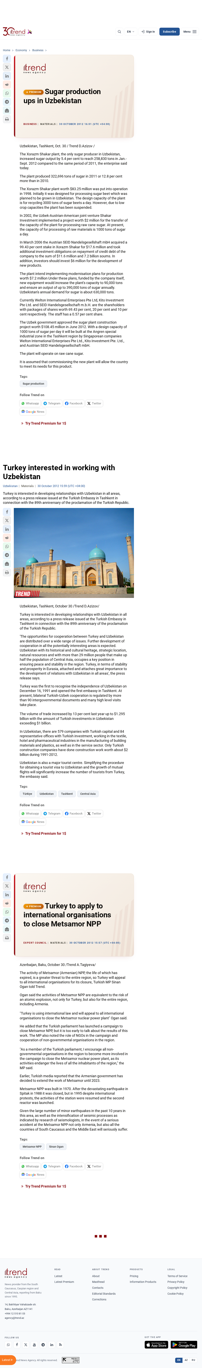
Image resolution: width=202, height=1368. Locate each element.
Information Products (143, 1281)
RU (193, 1360)
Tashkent (67, 793)
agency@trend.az (14, 1317)
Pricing (134, 1276)
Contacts (97, 1287)
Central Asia (88, 793)
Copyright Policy (177, 1287)
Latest (58, 1276)
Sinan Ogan (56, 1146)
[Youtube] (34, 1344)
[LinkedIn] (51, 1344)
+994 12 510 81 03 (15, 1313)
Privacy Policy (175, 1281)
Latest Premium (64, 1281)
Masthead (98, 1281)
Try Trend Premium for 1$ (45, 423)
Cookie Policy (175, 1293)
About (96, 1276)
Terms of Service (177, 1276)
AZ (186, 1360)
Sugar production (33, 383)
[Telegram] (43, 1344)
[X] (25, 1344)
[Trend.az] (17, 31)
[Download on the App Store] (156, 1345)
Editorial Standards (104, 1293)
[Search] (119, 32)
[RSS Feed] (60, 1344)
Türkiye (27, 793)
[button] (7, 58)
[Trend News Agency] (16, 1273)
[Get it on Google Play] (184, 1345)
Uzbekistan (47, 793)
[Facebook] (17, 1344)
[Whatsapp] (8, 1344)
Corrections (99, 1299)
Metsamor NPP (32, 1146)
